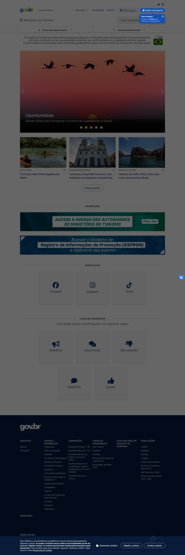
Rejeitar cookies (131, 545)
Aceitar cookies (154, 545)
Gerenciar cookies (108, 545)
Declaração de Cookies (42, 550)
